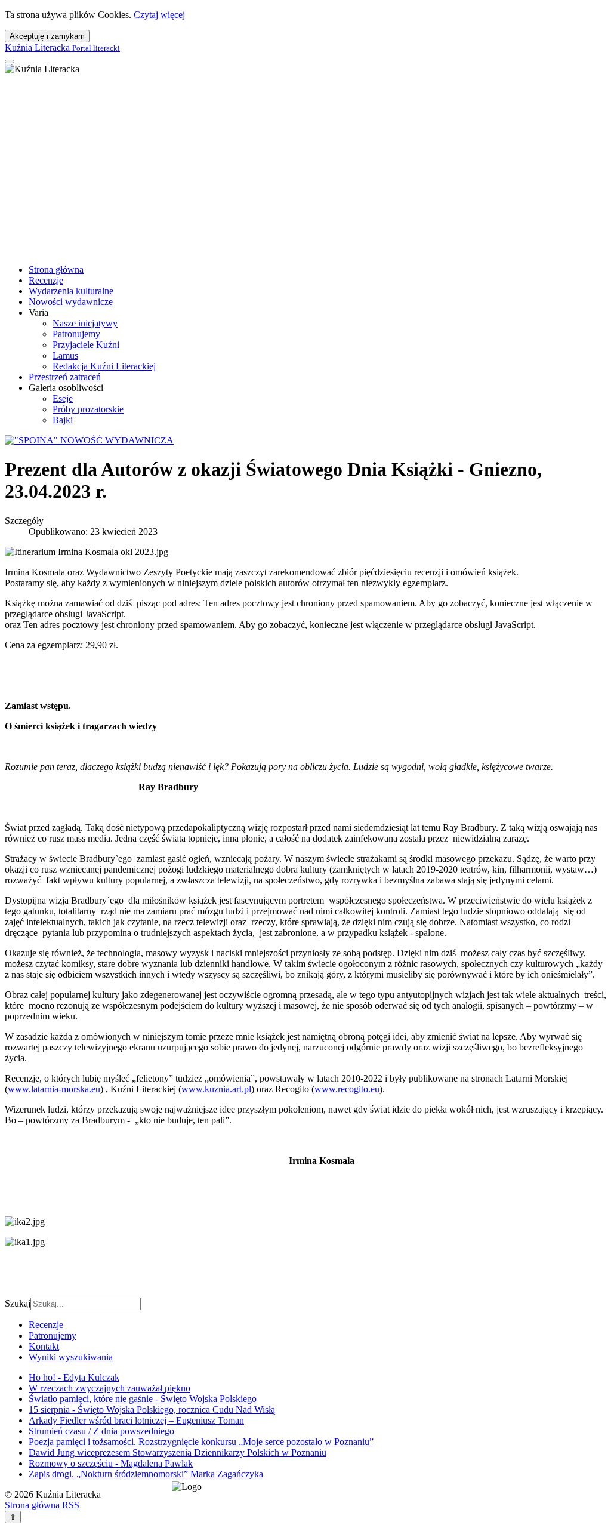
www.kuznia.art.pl (216, 1089)
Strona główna (56, 269)
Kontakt (44, 1346)
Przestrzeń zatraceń (65, 377)
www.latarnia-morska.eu (54, 1089)
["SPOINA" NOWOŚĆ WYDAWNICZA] (89, 440)
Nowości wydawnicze (71, 302)
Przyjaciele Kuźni (86, 345)
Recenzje (46, 280)
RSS (70, 1505)
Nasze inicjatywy (85, 323)
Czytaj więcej (159, 15)
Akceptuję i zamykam (47, 36)
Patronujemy (76, 334)
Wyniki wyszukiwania (71, 1357)
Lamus (65, 355)
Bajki (63, 420)
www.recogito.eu (346, 1089)
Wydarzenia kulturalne (71, 291)
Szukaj (17, 1303)
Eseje (63, 398)
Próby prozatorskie (88, 409)
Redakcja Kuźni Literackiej (104, 366)
